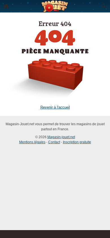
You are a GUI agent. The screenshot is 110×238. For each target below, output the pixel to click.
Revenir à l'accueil (55, 107)
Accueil (6, 6)
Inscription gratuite (77, 142)
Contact (54, 142)
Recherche (104, 6)
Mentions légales (32, 142)
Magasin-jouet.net (61, 137)
